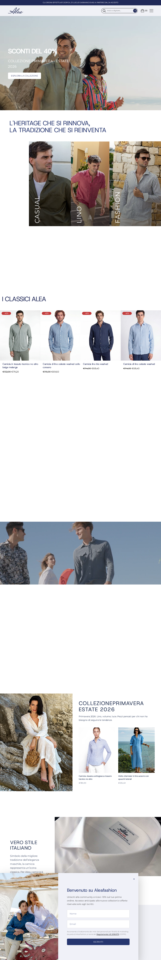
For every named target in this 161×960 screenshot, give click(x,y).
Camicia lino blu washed (95, 364)
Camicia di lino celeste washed (139, 364)
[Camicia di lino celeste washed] (141, 335)
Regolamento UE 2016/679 (108, 934)
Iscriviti (98, 942)
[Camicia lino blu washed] (100, 335)
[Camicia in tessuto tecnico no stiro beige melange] (20, 335)
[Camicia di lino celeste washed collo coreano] (60, 335)
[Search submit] (135, 10)
